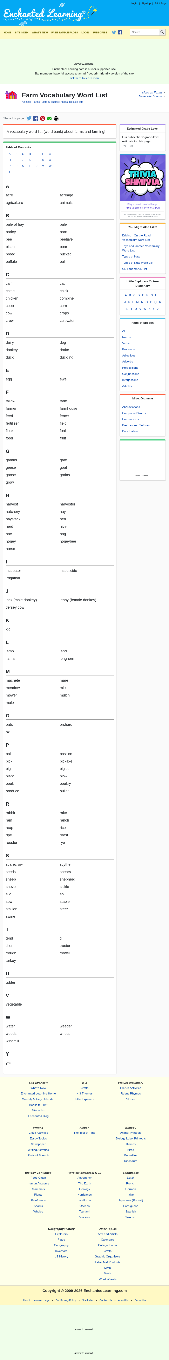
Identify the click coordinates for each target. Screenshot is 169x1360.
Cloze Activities (38, 1132)
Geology (84, 1189)
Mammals (38, 1189)
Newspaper (38, 1144)
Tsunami (84, 1211)
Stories (130, 1099)
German (130, 1189)
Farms (36, 102)
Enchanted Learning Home (38, 1093)
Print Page (161, 3)
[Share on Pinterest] (42, 118)
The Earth (84, 1183)
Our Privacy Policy (66, 1300)
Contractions (130, 419)
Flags (61, 1239)
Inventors (61, 1251)
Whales (38, 1211)
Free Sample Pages (64, 32)
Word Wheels (107, 1279)
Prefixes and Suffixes (136, 425)
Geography (61, 1245)
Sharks (38, 1206)
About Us (123, 1300)
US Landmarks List (134, 268)
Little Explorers (84, 1099)
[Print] (56, 118)
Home (7, 32)
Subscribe (100, 32)
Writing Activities (38, 1149)
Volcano (84, 1217)
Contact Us (106, 1300)
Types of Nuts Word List (137, 262)
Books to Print (38, 1104)
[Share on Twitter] (29, 118)
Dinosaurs (130, 1161)
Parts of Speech (38, 1155)
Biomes (131, 1144)
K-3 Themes (84, 1093)
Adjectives (128, 355)
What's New (40, 32)
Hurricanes (84, 1194)
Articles (127, 386)
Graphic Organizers (107, 1256)
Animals (26, 102)
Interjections (130, 379)
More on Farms (152, 92)
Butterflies (130, 1155)
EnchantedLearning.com (105, 1291)
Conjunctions (130, 373)
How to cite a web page (36, 1300)
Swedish (130, 1217)
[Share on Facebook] (35, 118)
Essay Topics (38, 1138)
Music (107, 1273)
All (123, 331)
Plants (38, 1194)
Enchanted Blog (38, 1116)
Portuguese (130, 1206)
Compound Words (134, 413)
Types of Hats (131, 256)
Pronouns (128, 349)
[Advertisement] (84, 52)
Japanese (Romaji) (130, 1200)
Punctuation (130, 431)
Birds (130, 1149)
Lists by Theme (50, 102)
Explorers (61, 1234)
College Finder (107, 1245)
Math (107, 1267)
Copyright (51, 1291)
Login (134, 3)
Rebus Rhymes (131, 1093)
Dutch (131, 1177)
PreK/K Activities (130, 1088)
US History (61, 1256)
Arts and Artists (107, 1234)
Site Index (21, 32)
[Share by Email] (49, 118)
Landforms (84, 1200)
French (130, 1183)
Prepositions (130, 367)
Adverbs (127, 361)
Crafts (84, 1088)
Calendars (107, 1239)
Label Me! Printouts (107, 1262)
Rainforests (38, 1200)
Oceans (85, 1206)
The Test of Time (84, 1132)
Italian (131, 1194)
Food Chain (38, 1177)
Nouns (126, 337)
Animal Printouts (130, 1132)
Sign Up (146, 3)
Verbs (126, 343)
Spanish (131, 1211)
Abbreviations (131, 406)
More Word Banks (150, 96)
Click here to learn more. (84, 78)
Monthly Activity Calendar (38, 1099)
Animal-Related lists (72, 102)
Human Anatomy (38, 1183)
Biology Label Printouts (131, 1138)
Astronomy (84, 1177)
